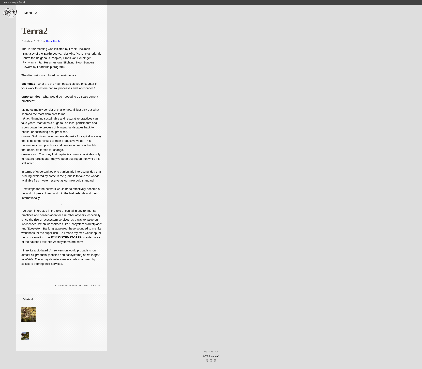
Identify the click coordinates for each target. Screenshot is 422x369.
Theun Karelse (53, 41)
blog (14, 2)
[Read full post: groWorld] (28, 314)
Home (6, 2)
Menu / (28, 13)
